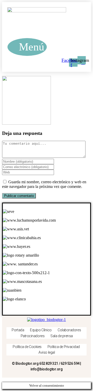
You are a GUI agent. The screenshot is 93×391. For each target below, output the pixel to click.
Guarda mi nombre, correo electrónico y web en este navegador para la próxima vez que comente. (44, 184)
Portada (18, 330)
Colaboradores (69, 330)
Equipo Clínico (41, 330)
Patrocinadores (33, 336)
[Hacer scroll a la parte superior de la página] (3, 380)
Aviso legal (46, 352)
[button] (27, 47)
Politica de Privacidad (64, 347)
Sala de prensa (61, 336)
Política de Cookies (27, 347)
